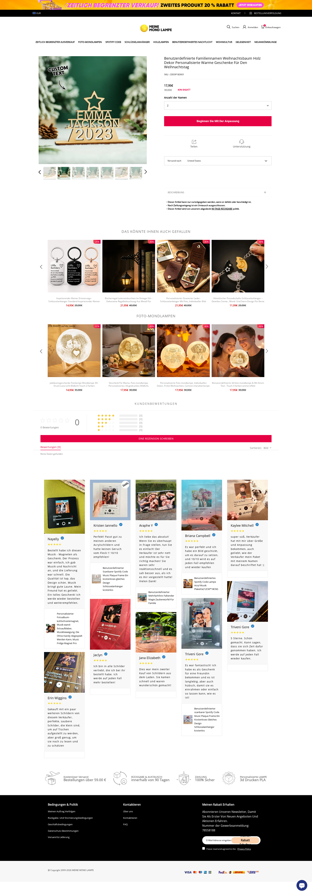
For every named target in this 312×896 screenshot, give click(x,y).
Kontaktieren (130, 817)
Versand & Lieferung (59, 837)
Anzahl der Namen (175, 97)
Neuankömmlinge (265, 42)
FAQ (125, 824)
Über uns (128, 811)
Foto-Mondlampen (90, 42)
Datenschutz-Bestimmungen (63, 830)
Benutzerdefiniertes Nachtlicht (192, 42)
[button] (47, 109)
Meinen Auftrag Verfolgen (61, 811)
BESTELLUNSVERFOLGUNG (264, 13)
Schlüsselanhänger (137, 42)
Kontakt (236, 13)
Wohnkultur (224, 42)
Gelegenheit (243, 42)
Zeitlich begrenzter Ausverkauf (55, 42)
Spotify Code (113, 42)
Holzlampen (161, 42)
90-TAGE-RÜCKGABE (222, 208)
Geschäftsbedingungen (60, 824)
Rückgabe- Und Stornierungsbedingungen (70, 817)
